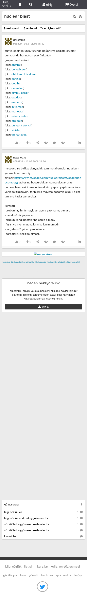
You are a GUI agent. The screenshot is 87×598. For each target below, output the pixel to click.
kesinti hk (42, 536)
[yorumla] (54, 143)
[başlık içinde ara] (74, 16)
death (15, 83)
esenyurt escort (37, 276)
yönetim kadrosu (41, 575)
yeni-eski (31, 28)
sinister (16, 130)
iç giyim (31, 262)
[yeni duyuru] (82, 504)
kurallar (42, 566)
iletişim (29, 566)
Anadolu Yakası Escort (51, 271)
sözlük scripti (23, 262)
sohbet (68, 262)
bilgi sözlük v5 (42, 512)
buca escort (48, 266)
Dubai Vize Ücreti (48, 262)
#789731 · (29, 161)
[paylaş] (37, 143)
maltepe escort (29, 266)
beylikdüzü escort (61, 276)
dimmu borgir (20, 92)
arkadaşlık (61, 262)
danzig (16, 78)
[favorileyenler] (63, 143)
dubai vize (14, 262)
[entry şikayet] (79, 143)
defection (17, 88)
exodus (16, 97)
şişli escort (19, 276)
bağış (78, 575)
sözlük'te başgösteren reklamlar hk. (42, 524)
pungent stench (22, 125)
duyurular (13, 504)
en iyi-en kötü (52, 28)
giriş (48, 4)
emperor (17, 102)
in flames (17, 106)
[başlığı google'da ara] (80, 16)
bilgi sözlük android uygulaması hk (42, 518)
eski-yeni (12, 28)
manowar (18, 111)
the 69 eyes (19, 134)
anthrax (16, 64)
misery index (20, 116)
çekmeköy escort (23, 271)
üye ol (73, 4)
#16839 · (28, 43)
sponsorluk (63, 575)
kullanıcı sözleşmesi (65, 566)
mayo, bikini (75, 262)
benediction (19, 69)
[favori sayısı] (46, 143)
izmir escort (10, 266)
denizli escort (66, 266)
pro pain (17, 120)
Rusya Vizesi (6, 262)
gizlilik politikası (14, 575)
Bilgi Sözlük (7, 5)
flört (55, 262)
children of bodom (23, 74)
